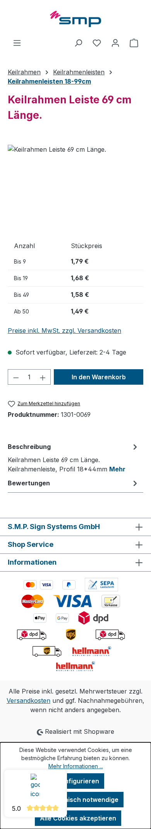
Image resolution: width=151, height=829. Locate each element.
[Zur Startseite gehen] (75, 19)
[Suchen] (78, 42)
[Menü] (17, 42)
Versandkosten (28, 700)
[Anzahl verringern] (16, 377)
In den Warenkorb (99, 377)
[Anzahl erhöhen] (43, 377)
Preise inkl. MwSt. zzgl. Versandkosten (64, 330)
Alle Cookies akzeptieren (78, 818)
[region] (75, 188)
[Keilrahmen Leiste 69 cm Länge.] (75, 188)
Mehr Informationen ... (75, 766)
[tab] (73, 457)
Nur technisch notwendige (78, 799)
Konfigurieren (78, 781)
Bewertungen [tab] (29, 483)
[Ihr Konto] (115, 42)
